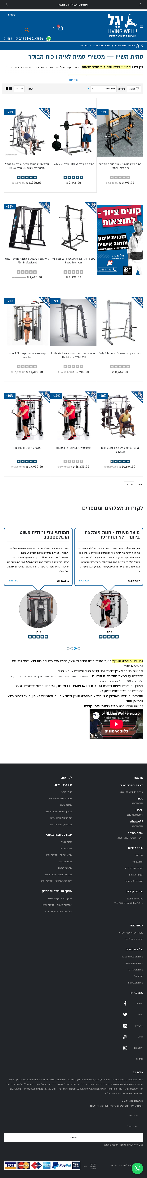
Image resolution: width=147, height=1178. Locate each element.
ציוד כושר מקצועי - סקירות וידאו (56, 881)
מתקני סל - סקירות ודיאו (60, 898)
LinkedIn (125, 1026)
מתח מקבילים (65, 861)
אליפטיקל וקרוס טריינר (61, 818)
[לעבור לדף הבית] (137, 45)
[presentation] (7, 4)
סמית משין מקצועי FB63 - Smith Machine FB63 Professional (27, 260)
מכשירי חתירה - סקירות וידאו (58, 874)
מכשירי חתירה (65, 868)
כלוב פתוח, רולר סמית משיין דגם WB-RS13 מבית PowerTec (73, 260)
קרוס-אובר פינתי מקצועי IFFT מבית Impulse (26, 355)
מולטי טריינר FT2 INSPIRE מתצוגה (73, 448)
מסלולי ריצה (66, 805)
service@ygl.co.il (135, 814)
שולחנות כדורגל (135, 969)
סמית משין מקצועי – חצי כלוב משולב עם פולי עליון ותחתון (120, 166)
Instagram (125, 1048)
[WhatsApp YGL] (49, 39)
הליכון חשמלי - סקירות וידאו (58, 811)
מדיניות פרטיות (93, 1165)
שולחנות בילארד (135, 982)
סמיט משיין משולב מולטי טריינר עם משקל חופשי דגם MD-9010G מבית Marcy (27, 166)
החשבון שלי (137, 861)
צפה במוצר (83, 580)
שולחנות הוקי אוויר (134, 963)
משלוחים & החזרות (134, 881)
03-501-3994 (137, 826)
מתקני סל (138, 976)
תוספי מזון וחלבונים (134, 939)
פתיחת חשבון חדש (134, 868)
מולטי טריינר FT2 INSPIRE (26, 448)
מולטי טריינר (66, 848)
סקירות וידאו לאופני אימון (60, 798)
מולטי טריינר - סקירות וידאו (59, 855)
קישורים (12, 14)
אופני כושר (66, 792)
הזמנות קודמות (136, 874)
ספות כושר (66, 842)
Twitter (125, 1015)
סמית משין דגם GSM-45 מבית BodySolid (73, 164)
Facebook (125, 1003)
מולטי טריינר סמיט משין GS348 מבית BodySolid (120, 449)
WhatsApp (125, 1059)
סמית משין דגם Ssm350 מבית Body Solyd (120, 353)
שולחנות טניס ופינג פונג (132, 956)
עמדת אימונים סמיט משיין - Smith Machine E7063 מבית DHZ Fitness (73, 355)
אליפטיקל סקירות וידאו (61, 824)
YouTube (125, 1037)
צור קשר (139, 855)
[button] (79, 648)
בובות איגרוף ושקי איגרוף (131, 932)
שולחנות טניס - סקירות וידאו (58, 911)
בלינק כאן (104, 691)
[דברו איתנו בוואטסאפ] (137, 1168)
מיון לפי (122, 88)
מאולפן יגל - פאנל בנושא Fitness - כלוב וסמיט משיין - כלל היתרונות (56, 676)
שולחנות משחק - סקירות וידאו (57, 905)
